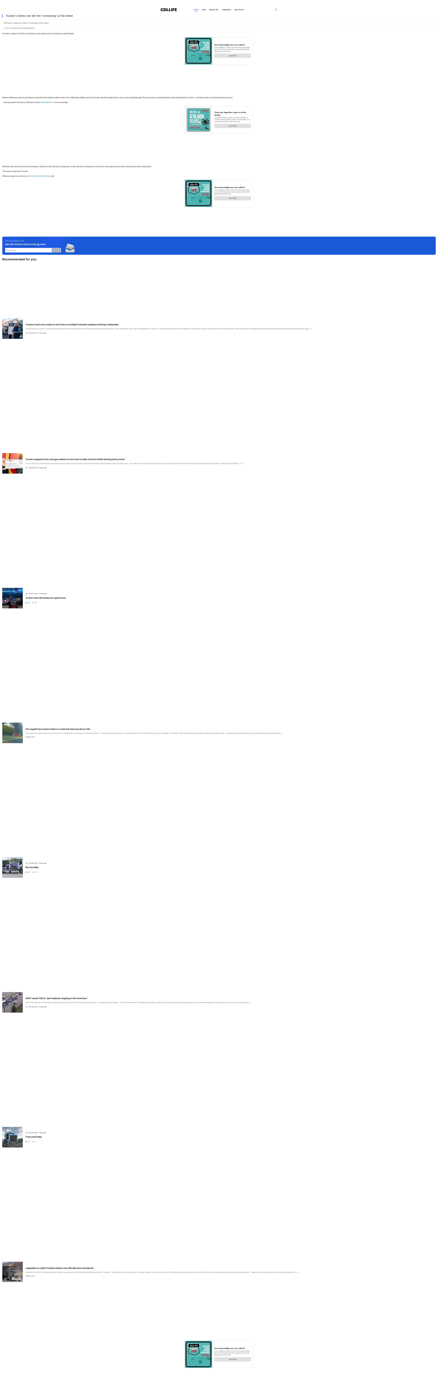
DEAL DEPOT (239, 10)
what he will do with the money (38, 176)
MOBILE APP (213, 10)
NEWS (196, 10)
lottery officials (46, 102)
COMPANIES (226, 10)
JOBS (204, 10)
